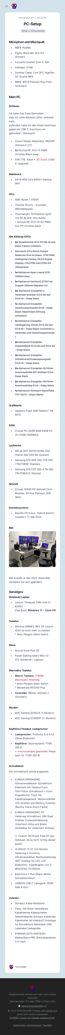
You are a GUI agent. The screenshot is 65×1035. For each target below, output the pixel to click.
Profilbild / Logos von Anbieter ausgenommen (32, 1017)
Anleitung (34, 679)
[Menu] (7, 6)
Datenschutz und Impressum (27, 1025)
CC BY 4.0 (52, 1010)
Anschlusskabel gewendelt (32, 751)
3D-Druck (41, 159)
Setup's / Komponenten (33, 31)
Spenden (47, 1025)
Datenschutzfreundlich (32, 1006)
